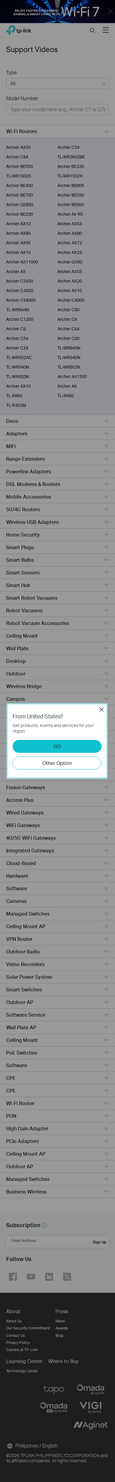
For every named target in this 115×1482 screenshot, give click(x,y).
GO (57, 746)
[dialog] (57, 741)
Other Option (57, 763)
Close (101, 709)
